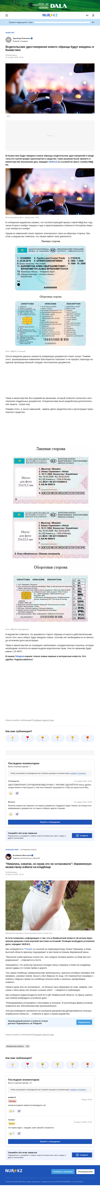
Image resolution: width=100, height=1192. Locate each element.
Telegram (19, 656)
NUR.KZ (53, 162)
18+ (27, 1046)
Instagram (84, 836)
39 (87, 1066)
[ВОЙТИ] (93, 15)
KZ (87, 15)
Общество (9, 33)
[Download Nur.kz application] (50, 6)
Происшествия (12, 850)
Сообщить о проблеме (63, 1172)
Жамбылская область (15, 1046)
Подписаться (84, 1022)
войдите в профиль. (78, 773)
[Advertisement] (50, 135)
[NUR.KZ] (50, 15)
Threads (28, 949)
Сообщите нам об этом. (43, 720)
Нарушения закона (28, 850)
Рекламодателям (85, 1172)
